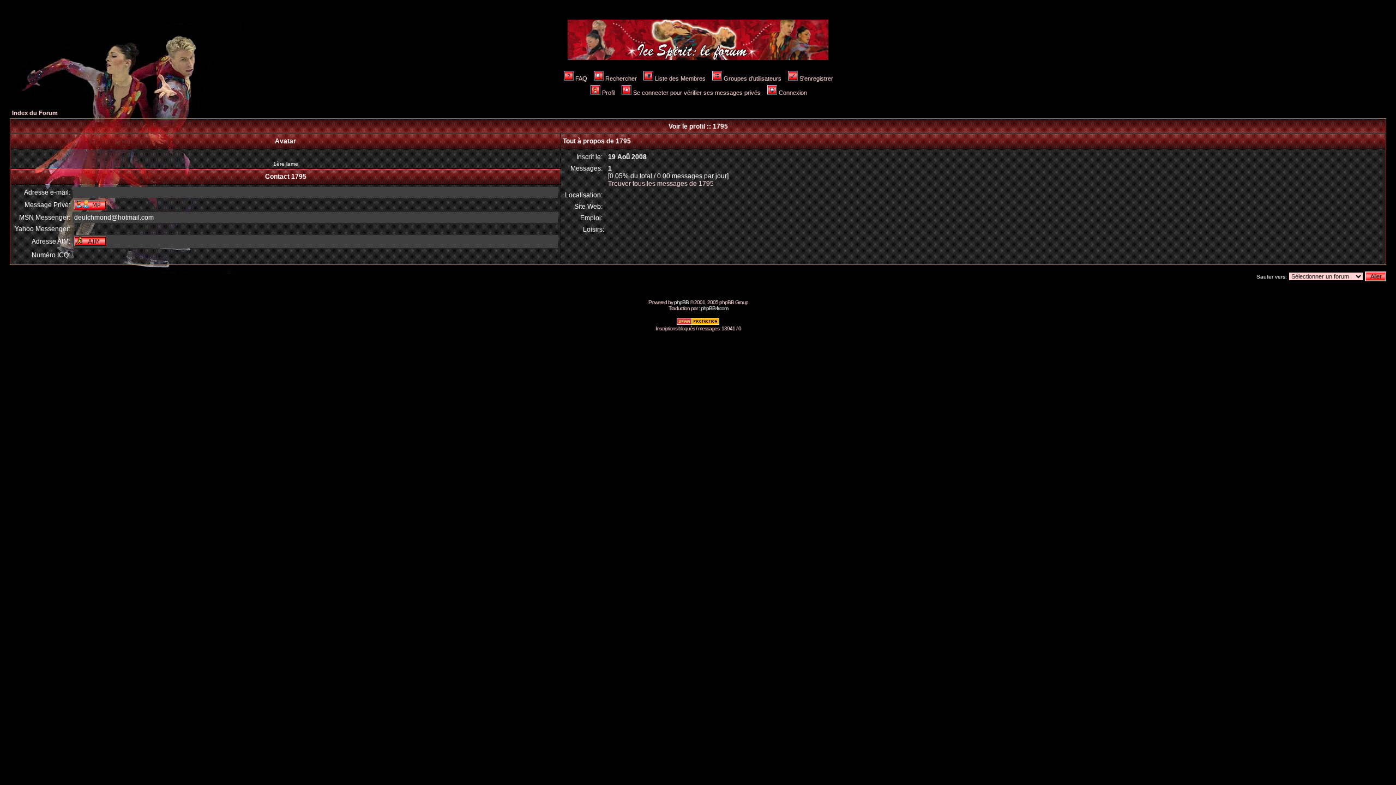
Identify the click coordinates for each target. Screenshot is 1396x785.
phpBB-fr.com (714, 308)
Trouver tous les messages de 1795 (661, 184)
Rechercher (621, 78)
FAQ (581, 78)
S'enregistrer (816, 78)
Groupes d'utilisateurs (752, 78)
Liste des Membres (680, 78)
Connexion (793, 92)
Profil (608, 92)
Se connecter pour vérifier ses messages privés (697, 92)
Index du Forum (35, 113)
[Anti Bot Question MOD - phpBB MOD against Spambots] (698, 324)
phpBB (681, 302)
